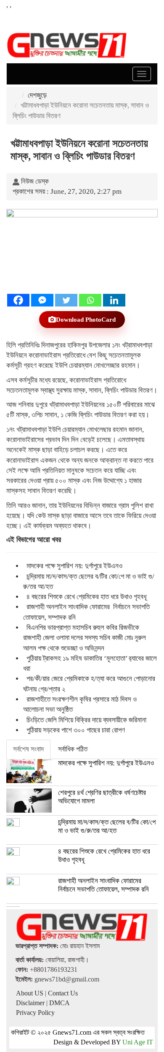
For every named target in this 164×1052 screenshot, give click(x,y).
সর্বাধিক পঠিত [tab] (72, 749)
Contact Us (63, 993)
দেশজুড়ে (37, 95)
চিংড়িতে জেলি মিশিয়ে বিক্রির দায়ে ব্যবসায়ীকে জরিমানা (86, 720)
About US (29, 993)
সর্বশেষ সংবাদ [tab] (28, 749)
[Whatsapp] (90, 300)
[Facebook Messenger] (42, 300)
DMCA (59, 1002)
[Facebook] (18, 300)
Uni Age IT (137, 1042)
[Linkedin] (114, 300)
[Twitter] (66, 300)
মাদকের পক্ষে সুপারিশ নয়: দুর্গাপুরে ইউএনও (74, 566)
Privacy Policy (35, 1012)
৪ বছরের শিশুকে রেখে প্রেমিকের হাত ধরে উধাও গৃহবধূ (86, 597)
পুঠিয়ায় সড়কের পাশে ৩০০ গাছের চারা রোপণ (75, 730)
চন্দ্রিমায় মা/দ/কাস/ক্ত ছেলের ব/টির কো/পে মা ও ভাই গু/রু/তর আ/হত (107, 826)
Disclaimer (30, 1002)
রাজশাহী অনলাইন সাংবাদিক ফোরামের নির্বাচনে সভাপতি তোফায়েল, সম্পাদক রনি (103, 885)
